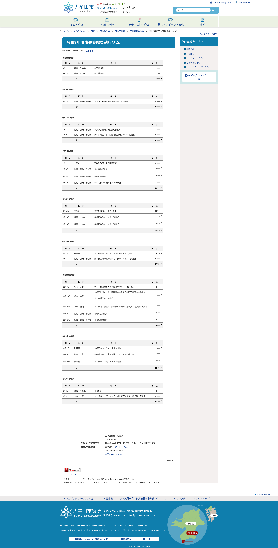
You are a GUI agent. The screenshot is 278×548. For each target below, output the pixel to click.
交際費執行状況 (137, 31)
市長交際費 (120, 31)
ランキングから (193, 63)
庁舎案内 (127, 539)
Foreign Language (221, 2)
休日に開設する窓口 (136, 530)
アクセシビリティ (246, 2)
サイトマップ (203, 498)
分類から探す (80, 31)
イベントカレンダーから (197, 67)
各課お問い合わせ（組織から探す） (93, 539)
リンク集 (180, 498)
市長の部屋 (105, 31)
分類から (190, 54)
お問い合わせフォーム (115, 454)
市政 (93, 31)
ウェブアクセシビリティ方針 (81, 498)
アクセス (149, 539)
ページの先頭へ (264, 495)
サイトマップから (194, 58)
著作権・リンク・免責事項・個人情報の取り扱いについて (136, 498)
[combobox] (193, 10)
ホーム (66, 31)
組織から (190, 49)
